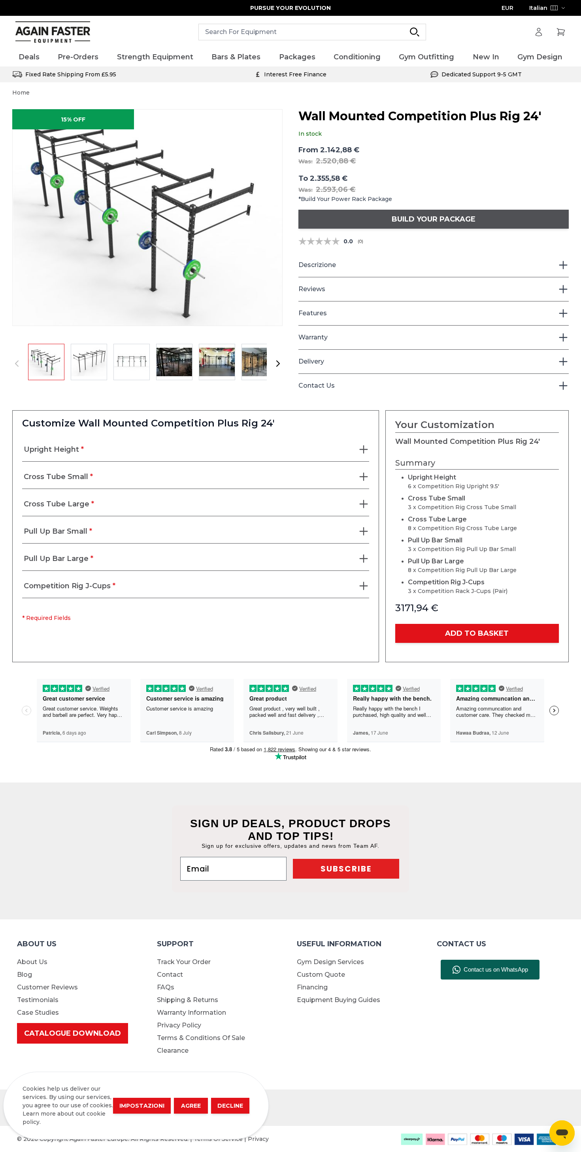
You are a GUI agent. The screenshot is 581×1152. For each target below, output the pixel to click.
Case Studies (38, 1012)
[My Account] (538, 32)
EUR (507, 7)
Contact (170, 974)
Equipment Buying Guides (338, 1000)
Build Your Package (433, 219)
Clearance (173, 1050)
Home (21, 92)
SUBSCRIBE (346, 868)
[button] (147, 217)
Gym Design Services (330, 962)
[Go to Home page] (52, 32)
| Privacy (256, 1139)
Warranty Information (191, 1012)
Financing (312, 987)
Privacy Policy (179, 1025)
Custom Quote (321, 974)
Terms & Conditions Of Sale (201, 1038)
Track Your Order (184, 962)
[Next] (278, 363)
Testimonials (37, 1000)
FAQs (165, 987)
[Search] (415, 32)
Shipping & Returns (187, 1000)
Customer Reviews (47, 987)
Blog (24, 974)
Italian (538, 7)
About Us (32, 962)
